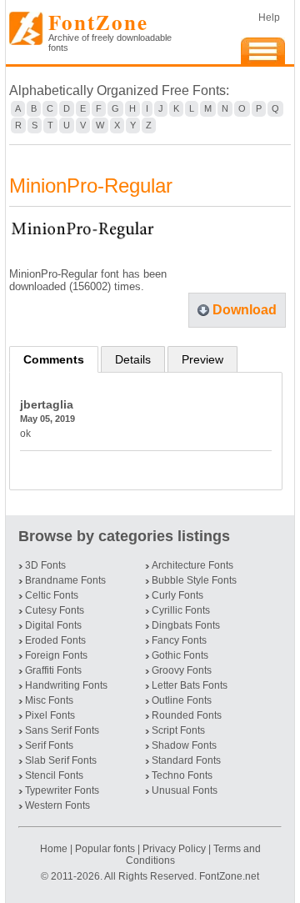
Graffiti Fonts (53, 670)
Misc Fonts (49, 700)
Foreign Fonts (56, 655)
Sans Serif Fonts (62, 730)
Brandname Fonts (65, 580)
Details (133, 359)
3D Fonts (45, 565)
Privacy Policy (174, 849)
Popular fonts (105, 849)
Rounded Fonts (187, 715)
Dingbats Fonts (186, 625)
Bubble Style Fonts (194, 580)
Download (244, 310)
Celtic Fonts (51, 595)
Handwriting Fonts (66, 685)
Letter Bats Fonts (190, 685)
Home (55, 849)
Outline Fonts (182, 700)
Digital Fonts (53, 625)
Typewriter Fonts (62, 790)
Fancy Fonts (179, 640)
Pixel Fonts (50, 715)
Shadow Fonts (184, 745)
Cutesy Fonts (54, 610)
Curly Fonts (177, 595)
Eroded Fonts (55, 640)
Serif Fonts (49, 745)
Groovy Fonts (182, 670)
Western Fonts (57, 805)
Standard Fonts (186, 760)
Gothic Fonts (180, 655)
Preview (202, 359)
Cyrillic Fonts (181, 610)
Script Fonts (178, 730)
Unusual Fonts (185, 790)
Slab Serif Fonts (61, 760)
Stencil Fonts (54, 775)
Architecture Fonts (192, 565)
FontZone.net (229, 876)
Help (269, 17)
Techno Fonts (182, 775)
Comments (53, 359)
